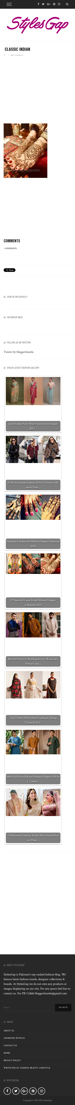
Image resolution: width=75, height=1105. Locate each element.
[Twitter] (43, 4)
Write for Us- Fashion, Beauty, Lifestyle (27, 1068)
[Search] (67, 4)
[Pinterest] (54, 4)
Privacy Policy (12, 1060)
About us (9, 1030)
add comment (16, 55)
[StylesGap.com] (37, 24)
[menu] (9, 4)
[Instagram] (59, 4)
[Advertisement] (37, 94)
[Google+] (49, 4)
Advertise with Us (14, 1038)
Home (7, 1053)
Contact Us (10, 1045)
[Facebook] (38, 4)
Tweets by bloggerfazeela (18, 352)
